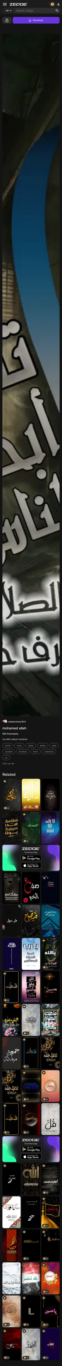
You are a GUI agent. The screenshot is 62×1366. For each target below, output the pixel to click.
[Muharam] (50, 987)
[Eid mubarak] (50, 1053)
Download (38, 20)
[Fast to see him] (11, 954)
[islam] (11, 1053)
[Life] (50, 1020)
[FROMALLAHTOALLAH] (31, 795)
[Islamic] (31, 1179)
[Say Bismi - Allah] (50, 1119)
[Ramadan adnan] (11, 888)
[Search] (57, 10)
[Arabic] (11, 1179)
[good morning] (31, 888)
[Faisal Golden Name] (31, 921)
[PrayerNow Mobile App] (50, 921)
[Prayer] (31, 954)
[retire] (50, 795)
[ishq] (31, 1212)
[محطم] (11, 828)
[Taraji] (11, 1020)
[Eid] (31, 987)
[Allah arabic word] (50, 828)
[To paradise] (11, 921)
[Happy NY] (50, 888)
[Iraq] (31, 1278)
